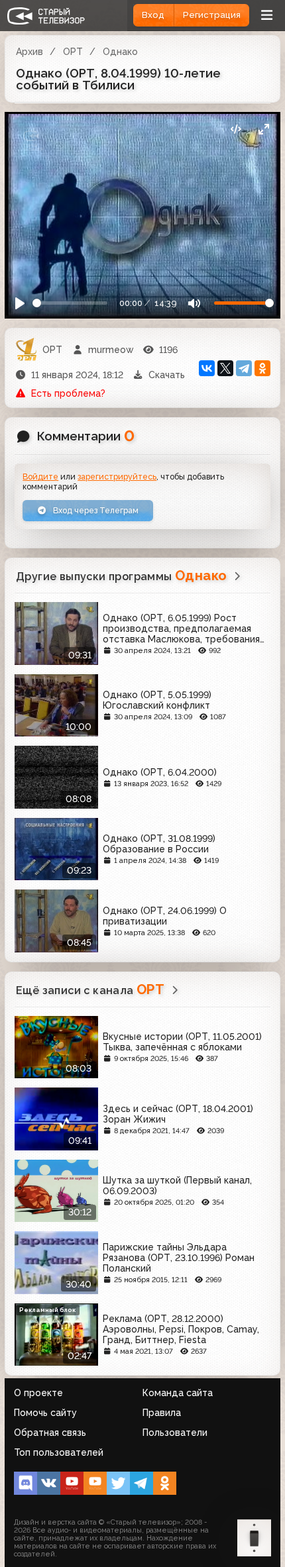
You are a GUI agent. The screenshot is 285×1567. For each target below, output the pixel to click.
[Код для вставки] (235, 129)
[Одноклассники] (262, 368)
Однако (120, 51)
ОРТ (73, 51)
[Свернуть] (263, 129)
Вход (153, 15)
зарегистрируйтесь (117, 476)
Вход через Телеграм (95, 510)
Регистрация (212, 15)
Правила (161, 1412)
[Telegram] (244, 368)
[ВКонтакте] (207, 368)
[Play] (20, 303)
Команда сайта (177, 1393)
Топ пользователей (58, 1452)
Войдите (40, 476)
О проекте (38, 1393)
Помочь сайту (45, 1412)
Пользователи (174, 1432)
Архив (29, 51)
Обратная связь (50, 1432)
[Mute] (194, 303)
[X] (225, 368)
